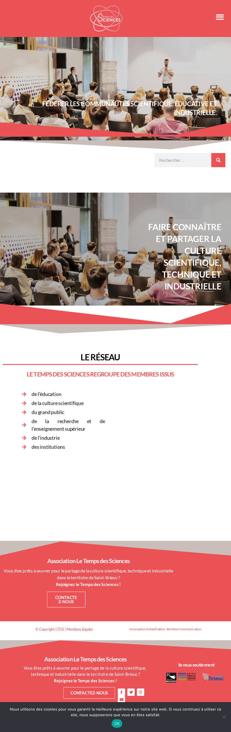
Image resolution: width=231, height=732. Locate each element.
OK (117, 723)
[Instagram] (140, 692)
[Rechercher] (218, 160)
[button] (219, 17)
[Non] (224, 717)
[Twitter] (131, 692)
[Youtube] (121, 699)
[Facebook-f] (121, 692)
